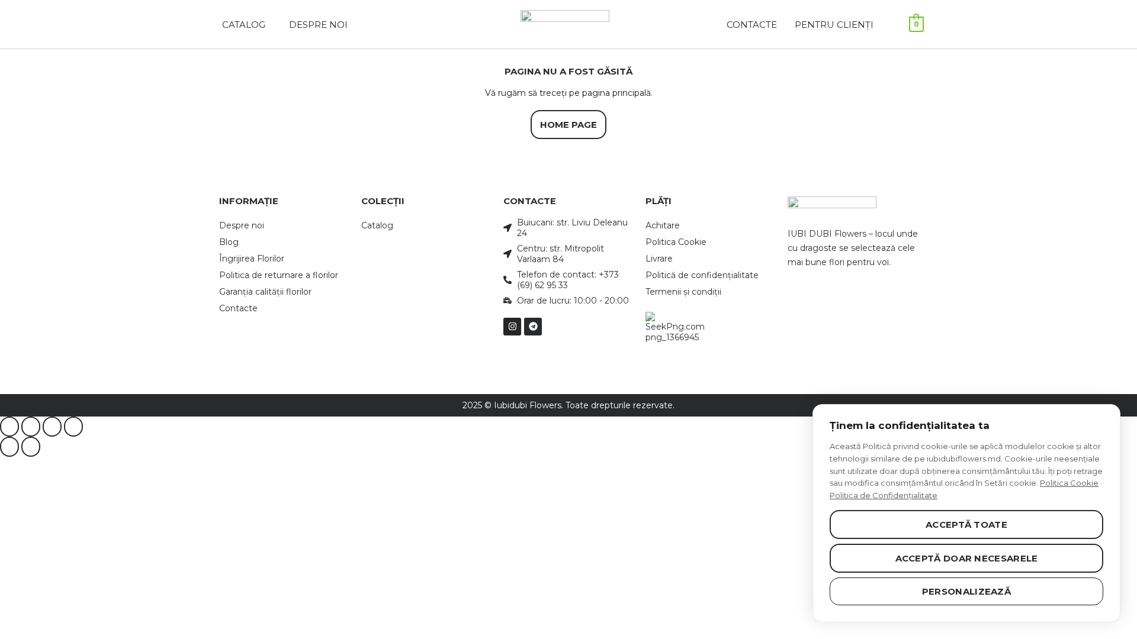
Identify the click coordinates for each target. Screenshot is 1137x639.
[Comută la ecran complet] (30, 427)
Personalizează (966, 591)
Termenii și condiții (683, 291)
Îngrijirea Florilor (251, 258)
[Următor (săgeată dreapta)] (30, 447)
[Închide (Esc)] (73, 427)
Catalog (377, 225)
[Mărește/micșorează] (9, 427)
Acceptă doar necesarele (966, 558)
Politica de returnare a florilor (278, 275)
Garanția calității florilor (265, 291)
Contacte (752, 24)
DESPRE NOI (318, 24)
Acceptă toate (966, 524)
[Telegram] (533, 326)
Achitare (662, 225)
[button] (246, 24)
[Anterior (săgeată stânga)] (9, 447)
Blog (229, 242)
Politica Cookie (675, 242)
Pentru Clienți (834, 24)
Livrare (659, 258)
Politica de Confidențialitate (883, 495)
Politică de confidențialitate (702, 275)
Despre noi (241, 225)
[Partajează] (52, 427)
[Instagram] (512, 326)
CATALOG (243, 24)
